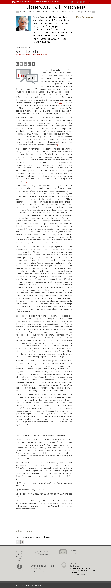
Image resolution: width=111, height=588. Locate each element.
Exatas (18, 555)
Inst (78, 2)
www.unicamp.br (37, 569)
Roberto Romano (39, 17)
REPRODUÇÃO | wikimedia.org (45, 54)
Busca (92, 2)
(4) (27, 181)
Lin (80, 2)
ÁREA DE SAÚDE (19, 1)
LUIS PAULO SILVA (31, 57)
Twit (90, 2)
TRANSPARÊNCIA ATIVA (46, 1)
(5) (41, 348)
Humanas (71, 11)
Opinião (84, 11)
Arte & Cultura (23, 11)
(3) (58, 145)
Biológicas (45, 11)
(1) (60, 103)
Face (87, 2)
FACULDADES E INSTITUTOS (29, 1)
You (84, 2)
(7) (55, 377)
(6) (26, 369)
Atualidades (32, 11)
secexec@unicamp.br (76, 553)
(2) (70, 113)
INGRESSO (38, 1)
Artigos (39, 11)
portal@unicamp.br (38, 571)
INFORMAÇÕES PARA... (56, 1)
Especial (52, 11)
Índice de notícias (41, 555)
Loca (74, 2)
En (71, 2)
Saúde (89, 11)
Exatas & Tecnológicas (61, 11)
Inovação (78, 11)
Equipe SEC (39, 553)
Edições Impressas (42, 551)
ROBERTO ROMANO (26, 54)
